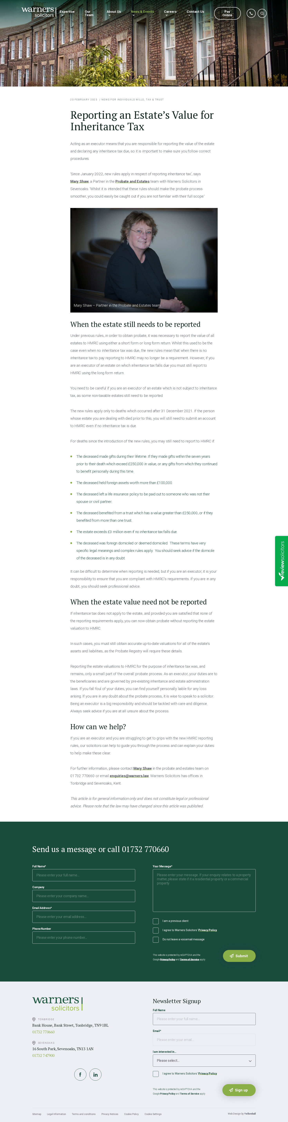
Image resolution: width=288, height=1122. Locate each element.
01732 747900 (43, 1055)
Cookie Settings (153, 1114)
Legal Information (56, 1114)
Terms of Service (189, 959)
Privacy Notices (109, 1114)
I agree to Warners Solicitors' (190, 930)
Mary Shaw (79, 181)
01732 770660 (43, 1032)
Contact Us (195, 12)
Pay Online (227, 13)
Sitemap (36, 1114)
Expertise (67, 12)
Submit (241, 956)
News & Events (142, 12)
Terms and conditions (84, 1114)
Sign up (241, 1090)
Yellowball (250, 1114)
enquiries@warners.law (129, 776)
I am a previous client (175, 920)
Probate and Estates (132, 181)
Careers (170, 12)
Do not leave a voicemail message (184, 939)
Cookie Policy (131, 1114)
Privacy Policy (207, 930)
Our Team (89, 13)
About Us (114, 12)
